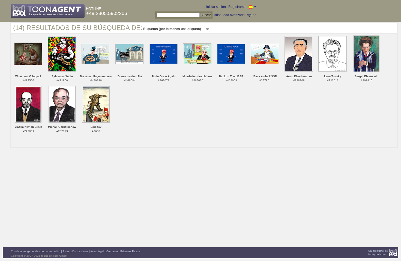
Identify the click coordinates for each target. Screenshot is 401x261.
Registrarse (237, 7)
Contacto (112, 251)
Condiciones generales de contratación (35, 251)
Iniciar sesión (216, 7)
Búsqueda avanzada (229, 15)
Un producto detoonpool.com (378, 252)
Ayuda (251, 15)
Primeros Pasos (130, 251)
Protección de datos (75, 251)
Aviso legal (97, 251)
